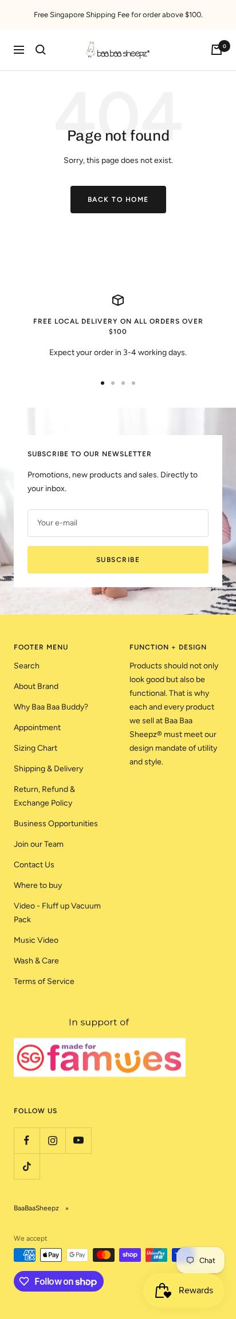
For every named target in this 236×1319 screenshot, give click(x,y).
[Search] (41, 50)
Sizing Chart (35, 748)
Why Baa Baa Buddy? (51, 707)
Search (27, 666)
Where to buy (38, 885)
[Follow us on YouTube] (78, 1140)
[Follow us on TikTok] (27, 1166)
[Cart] (216, 50)
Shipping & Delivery (48, 769)
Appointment (37, 727)
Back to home (118, 200)
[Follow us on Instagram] (52, 1140)
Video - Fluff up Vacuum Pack (57, 913)
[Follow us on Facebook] (27, 1140)
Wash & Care (36, 961)
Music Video (36, 940)
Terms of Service (44, 981)
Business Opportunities (56, 823)
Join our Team (39, 844)
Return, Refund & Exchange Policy (44, 796)
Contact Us (34, 865)
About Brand (36, 686)
